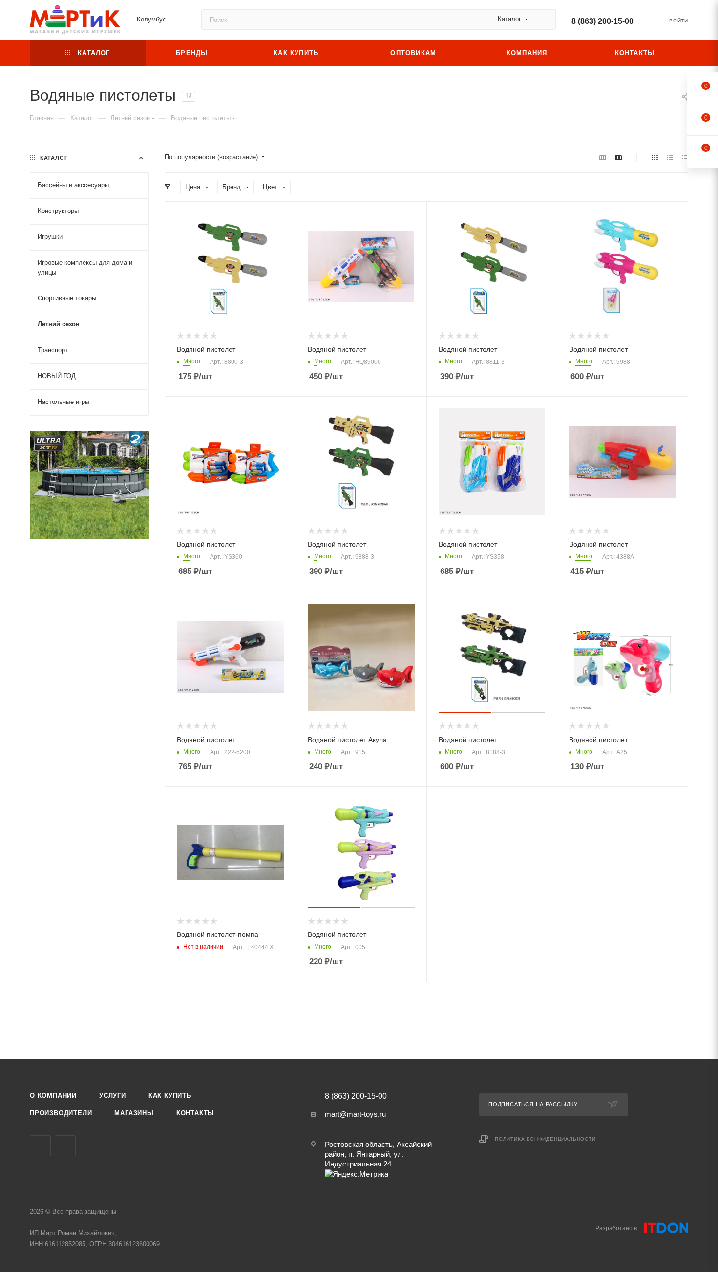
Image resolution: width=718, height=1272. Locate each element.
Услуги (112, 1095)
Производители (61, 1113)
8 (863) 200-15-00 (602, 21)
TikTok (65, 1145)
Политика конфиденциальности (545, 1139)
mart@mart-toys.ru (355, 1114)
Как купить (169, 1095)
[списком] (669, 157)
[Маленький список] (603, 157)
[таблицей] (685, 157)
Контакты (195, 1113)
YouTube (40, 1145)
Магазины (133, 1113)
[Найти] (544, 19)
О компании (53, 1095)
